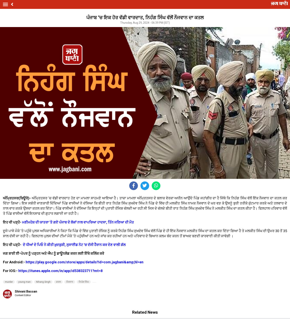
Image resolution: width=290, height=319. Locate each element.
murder (9, 282)
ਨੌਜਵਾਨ (69, 282)
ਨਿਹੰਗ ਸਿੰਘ (84, 282)
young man (24, 282)
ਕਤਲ (58, 282)
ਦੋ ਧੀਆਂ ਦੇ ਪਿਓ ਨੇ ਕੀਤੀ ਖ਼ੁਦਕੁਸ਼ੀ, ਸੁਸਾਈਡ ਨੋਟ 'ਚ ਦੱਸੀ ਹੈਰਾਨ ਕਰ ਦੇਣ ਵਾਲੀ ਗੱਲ (74, 245)
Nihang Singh (43, 282)
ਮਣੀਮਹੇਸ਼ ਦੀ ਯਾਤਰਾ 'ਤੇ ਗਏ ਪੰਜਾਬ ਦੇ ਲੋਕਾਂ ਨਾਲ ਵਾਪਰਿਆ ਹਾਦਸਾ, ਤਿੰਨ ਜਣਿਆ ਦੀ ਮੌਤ (78, 222)
